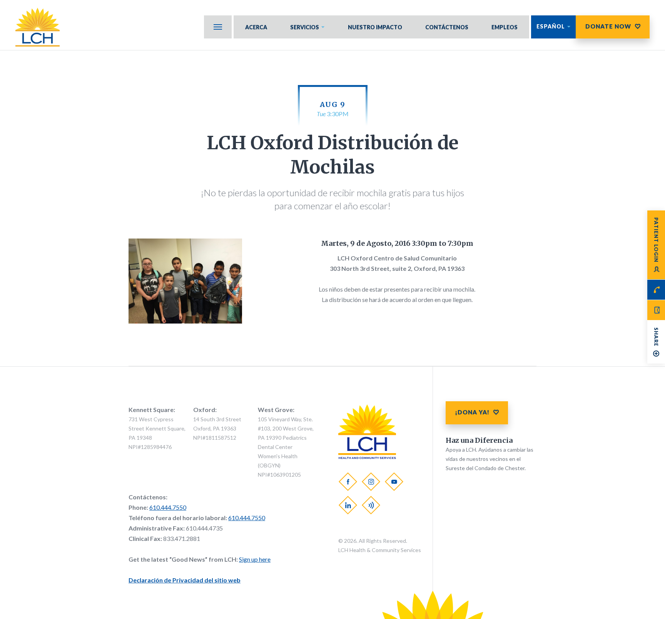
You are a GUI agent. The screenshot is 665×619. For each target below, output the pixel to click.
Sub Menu (218, 26)
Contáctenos (446, 27)
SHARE (656, 337)
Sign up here (255, 559)
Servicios (304, 27)
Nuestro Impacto (375, 27)
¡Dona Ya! (472, 412)
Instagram (371, 481)
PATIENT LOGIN (656, 239)
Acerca (256, 27)
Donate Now (608, 26)
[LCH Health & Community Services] (41, 27)
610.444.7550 (167, 507)
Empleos (504, 27)
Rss (371, 505)
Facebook (348, 481)
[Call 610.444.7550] (656, 290)
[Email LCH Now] (656, 310)
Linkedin (348, 505)
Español (550, 26)
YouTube (394, 481)
